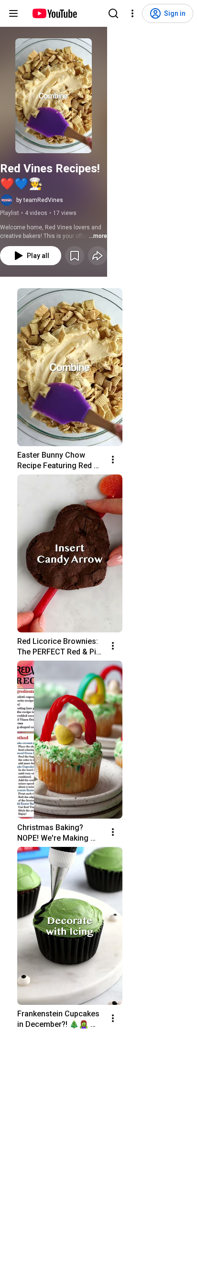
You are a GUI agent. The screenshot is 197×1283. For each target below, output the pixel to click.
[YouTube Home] (54, 13)
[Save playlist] (74, 255)
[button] (53, 95)
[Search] (113, 13)
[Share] (97, 255)
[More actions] (112, 459)
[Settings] (132, 13)
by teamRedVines (39, 200)
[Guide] (13, 13)
